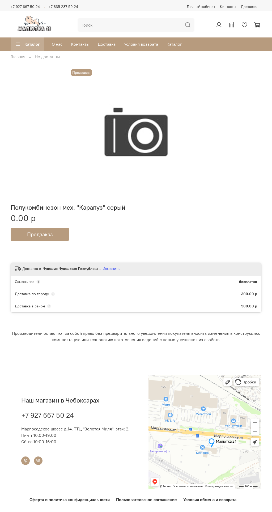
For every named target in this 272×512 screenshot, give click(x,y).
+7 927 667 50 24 (25, 6)
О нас (57, 44)
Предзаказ (40, 234)
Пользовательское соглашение (146, 499)
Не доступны (47, 56)
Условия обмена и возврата (209, 499)
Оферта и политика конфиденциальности (69, 499)
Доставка (249, 6)
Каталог (32, 44)
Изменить (111, 268)
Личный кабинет (201, 6)
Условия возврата (141, 44)
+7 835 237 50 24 (63, 6)
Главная (18, 56)
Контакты (228, 6)
